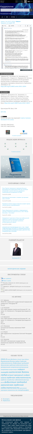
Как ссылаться (7, 278)
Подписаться (6, 400)
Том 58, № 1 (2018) (10, 21)
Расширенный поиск (6, 13)
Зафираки (18, 21)
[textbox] (16, 10)
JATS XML (3, 112)
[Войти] (25, 1)
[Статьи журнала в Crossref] (8, 132)
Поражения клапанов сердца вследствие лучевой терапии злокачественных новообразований (16, 204)
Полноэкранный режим (24, 70)
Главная (2, 21)
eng (29, 1)
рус (32, 1)
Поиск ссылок (7, 281)
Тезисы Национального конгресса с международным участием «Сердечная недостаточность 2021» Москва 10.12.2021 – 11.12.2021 (15, 212)
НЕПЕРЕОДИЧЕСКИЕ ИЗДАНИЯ (16, 269)
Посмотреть (6, 399)
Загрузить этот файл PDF (8, 23)
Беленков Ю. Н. (16, 258)
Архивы (13, 17)
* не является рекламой (16, 135)
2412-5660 (19, 2)
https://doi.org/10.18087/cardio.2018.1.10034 (13, 86)
